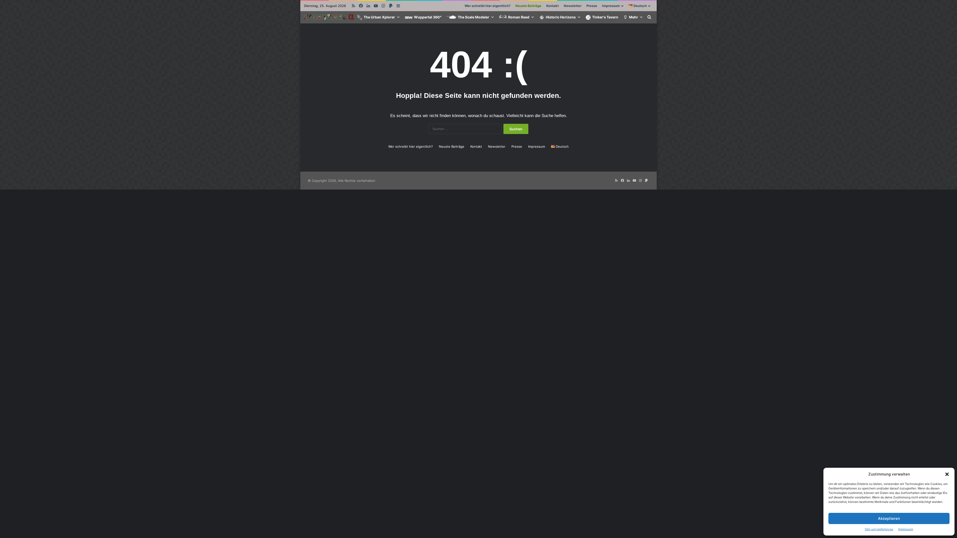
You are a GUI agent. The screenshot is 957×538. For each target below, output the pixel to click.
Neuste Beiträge (528, 6)
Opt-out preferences (879, 529)
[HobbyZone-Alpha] (329, 17)
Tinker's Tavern (605, 17)
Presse (591, 6)
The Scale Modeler (473, 17)
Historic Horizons (561, 17)
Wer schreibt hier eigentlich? (487, 6)
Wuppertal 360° (427, 17)
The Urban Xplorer (379, 17)
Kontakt (552, 6)
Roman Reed (518, 17)
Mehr (633, 17)
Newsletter (572, 6)
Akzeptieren (889, 518)
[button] (947, 474)
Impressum (905, 529)
